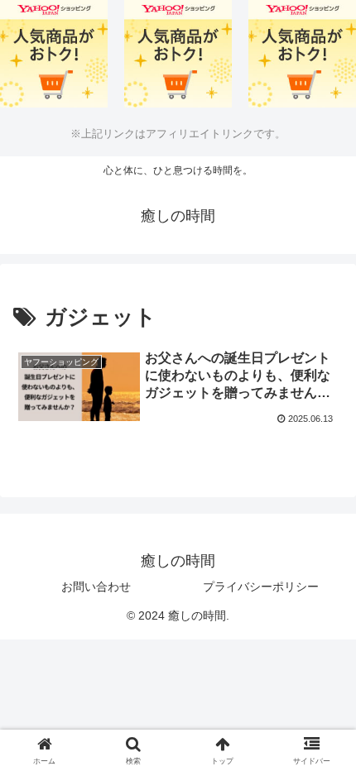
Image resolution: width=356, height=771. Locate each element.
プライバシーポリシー (261, 586)
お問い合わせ (96, 586)
